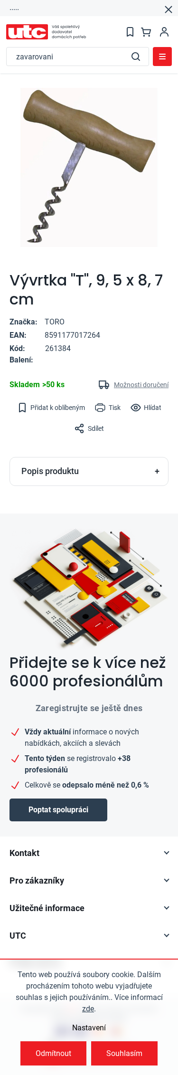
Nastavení (89, 1027)
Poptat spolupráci (58, 809)
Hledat (135, 56)
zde (88, 1008)
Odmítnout (53, 1053)
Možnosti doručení (141, 385)
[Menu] (162, 56)
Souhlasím (124, 1053)
